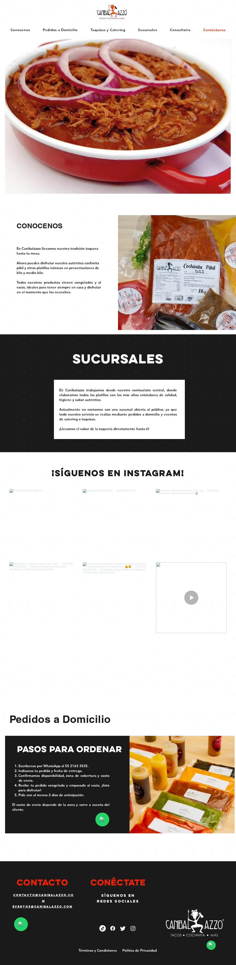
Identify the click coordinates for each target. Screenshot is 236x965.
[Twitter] (123, 928)
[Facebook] (112, 928)
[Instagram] (133, 928)
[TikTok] (102, 928)
